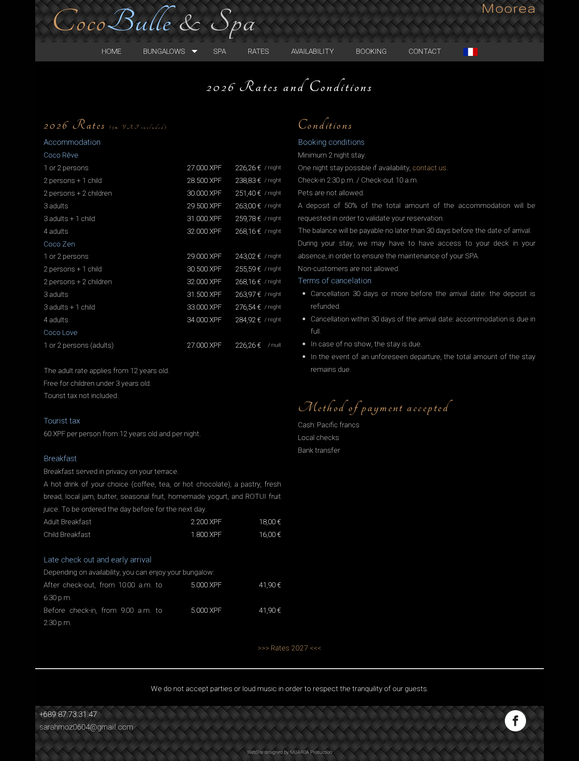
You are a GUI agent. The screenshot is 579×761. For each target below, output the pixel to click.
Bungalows (164, 51)
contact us (429, 168)
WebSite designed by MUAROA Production (289, 752)
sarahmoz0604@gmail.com (86, 727)
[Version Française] (470, 51)
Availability (312, 51)
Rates (258, 51)
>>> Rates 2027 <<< (289, 648)
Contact (425, 51)
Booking (371, 51)
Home (111, 51)
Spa (219, 51)
